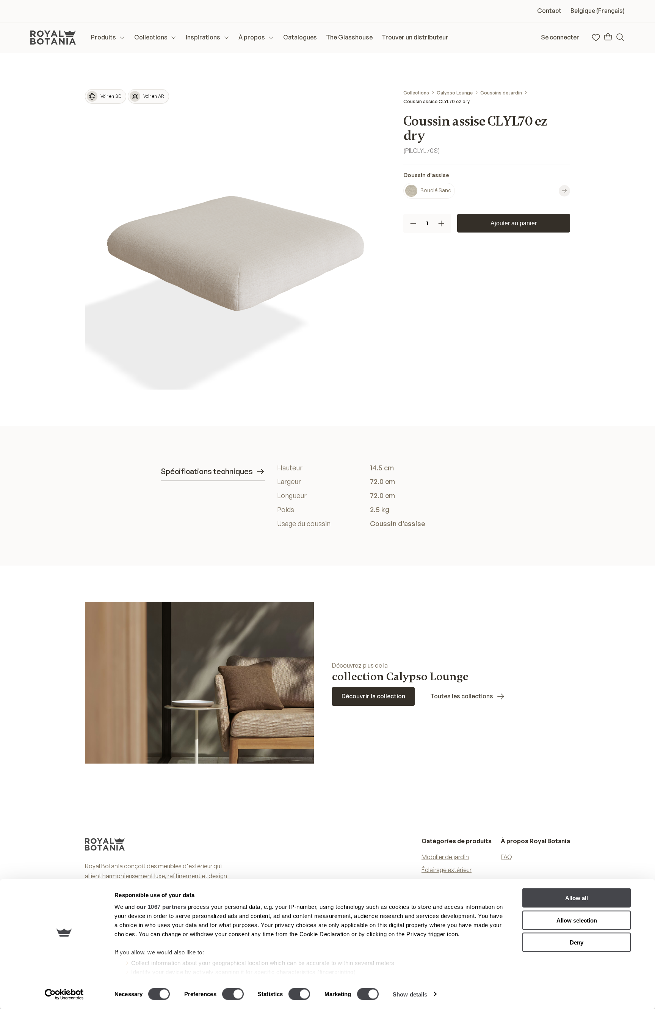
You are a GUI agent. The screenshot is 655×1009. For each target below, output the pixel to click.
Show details (410, 994)
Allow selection (576, 920)
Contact (549, 10)
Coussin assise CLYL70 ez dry (436, 101)
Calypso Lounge (455, 93)
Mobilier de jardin (445, 857)
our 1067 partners (161, 907)
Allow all (576, 898)
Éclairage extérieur (447, 870)
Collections (416, 93)
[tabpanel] (385, 495)
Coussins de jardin (501, 93)
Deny (576, 942)
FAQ (506, 857)
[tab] (213, 471)
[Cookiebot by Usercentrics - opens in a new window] (64, 994)
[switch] (233, 994)
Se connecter (560, 37)
